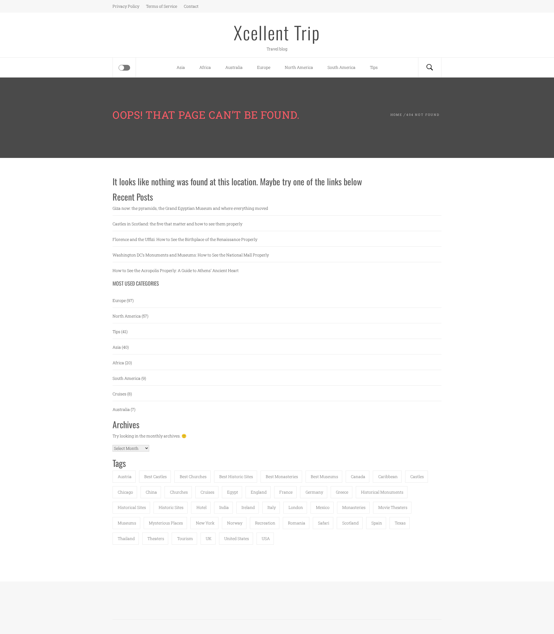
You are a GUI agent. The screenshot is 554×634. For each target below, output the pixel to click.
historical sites (132, 507)
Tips (374, 67)
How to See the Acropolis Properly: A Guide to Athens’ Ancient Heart (176, 270)
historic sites (171, 507)
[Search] (429, 67)
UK (209, 538)
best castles (155, 476)
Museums (127, 523)
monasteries (354, 507)
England (259, 492)
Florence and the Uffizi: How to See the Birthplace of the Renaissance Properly (185, 239)
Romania (296, 523)
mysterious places (166, 523)
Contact (191, 6)
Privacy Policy (126, 6)
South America (341, 67)
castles (417, 476)
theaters (155, 538)
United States (236, 538)
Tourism (185, 538)
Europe (263, 67)
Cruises (119, 394)
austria (125, 476)
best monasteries (282, 476)
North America (299, 67)
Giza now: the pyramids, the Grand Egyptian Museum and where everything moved (190, 208)
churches (179, 492)
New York (205, 523)
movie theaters (392, 507)
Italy (271, 507)
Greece (342, 492)
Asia (181, 67)
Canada (358, 476)
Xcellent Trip (277, 32)
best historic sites (236, 476)
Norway (234, 523)
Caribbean (388, 476)
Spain (376, 523)
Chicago (125, 492)
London (296, 507)
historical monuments (382, 492)
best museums (324, 476)
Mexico (323, 507)
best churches (193, 476)
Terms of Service (161, 6)
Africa (205, 67)
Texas (400, 523)
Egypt (232, 492)
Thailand (126, 538)
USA (266, 538)
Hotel (201, 507)
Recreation (265, 523)
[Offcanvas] (124, 68)
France (286, 492)
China (151, 492)
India (224, 507)
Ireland (248, 507)
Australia (234, 67)
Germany (314, 492)
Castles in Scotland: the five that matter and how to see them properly (177, 224)
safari (323, 523)
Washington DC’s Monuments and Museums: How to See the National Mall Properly (191, 255)
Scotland (350, 523)
